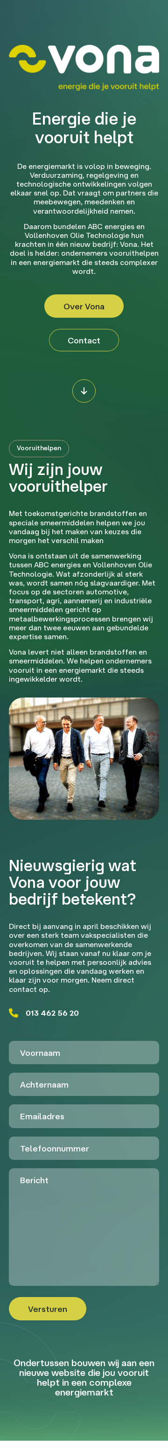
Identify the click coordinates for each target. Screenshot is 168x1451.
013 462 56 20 (52, 1013)
